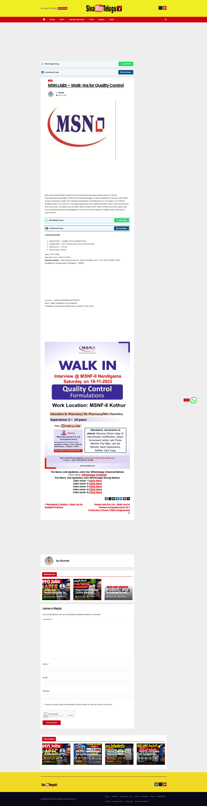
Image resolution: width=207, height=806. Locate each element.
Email (45, 677)
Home (52, 20)
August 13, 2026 (115, 758)
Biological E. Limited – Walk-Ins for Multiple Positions (64, 506)
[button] (166, 19)
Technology (129, 801)
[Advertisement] (87, 45)
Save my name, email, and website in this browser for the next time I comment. (78, 704)
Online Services (76, 20)
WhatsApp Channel (94, 475)
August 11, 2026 (147, 758)
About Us (115, 796)
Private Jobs (85, 584)
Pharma (108, 801)
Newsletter (144, 796)
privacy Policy (117, 801)
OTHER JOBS (161, 796)
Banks (102, 20)
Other (152, 796)
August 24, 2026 (84, 758)
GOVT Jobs (48, 587)
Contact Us (124, 796)
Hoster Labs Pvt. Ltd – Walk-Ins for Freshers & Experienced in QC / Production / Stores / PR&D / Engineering (109, 507)
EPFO (62, 20)
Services (110, 748)
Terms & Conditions (142, 801)
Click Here (95, 483)
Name (46, 664)
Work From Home (81, 587)
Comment (48, 619)
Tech (91, 20)
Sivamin (61, 92)
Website (46, 691)
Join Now (127, 64)
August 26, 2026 (52, 758)
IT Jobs (109, 587)
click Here (95, 480)
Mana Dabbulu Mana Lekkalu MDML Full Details (117, 754)
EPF (131, 796)
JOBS (111, 20)
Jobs (50, 80)
